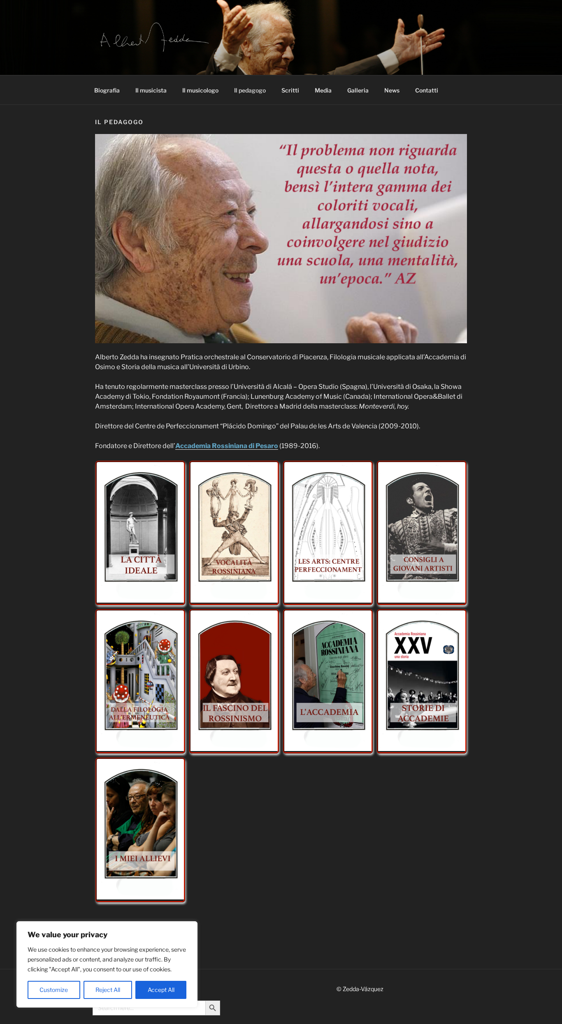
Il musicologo (200, 90)
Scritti (290, 90)
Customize (53, 989)
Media (323, 90)
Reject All (107, 989)
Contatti (426, 90)
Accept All (161, 989)
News (391, 90)
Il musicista (151, 90)
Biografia (107, 90)
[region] (106, 964)
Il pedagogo (250, 90)
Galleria (358, 90)
